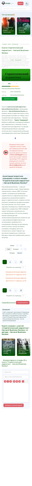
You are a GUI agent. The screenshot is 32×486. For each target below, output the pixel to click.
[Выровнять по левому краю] (14, 381)
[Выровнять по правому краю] (19, 381)
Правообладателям (9, 302)
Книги (12, 60)
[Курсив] (8, 381)
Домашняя (18, 60)
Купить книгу (9, 99)
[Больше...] (23, 381)
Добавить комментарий (13, 405)
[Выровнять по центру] (17, 381)
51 (21, 262)
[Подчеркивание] (10, 381)
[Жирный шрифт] (5, 381)
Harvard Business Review (11, 88)
